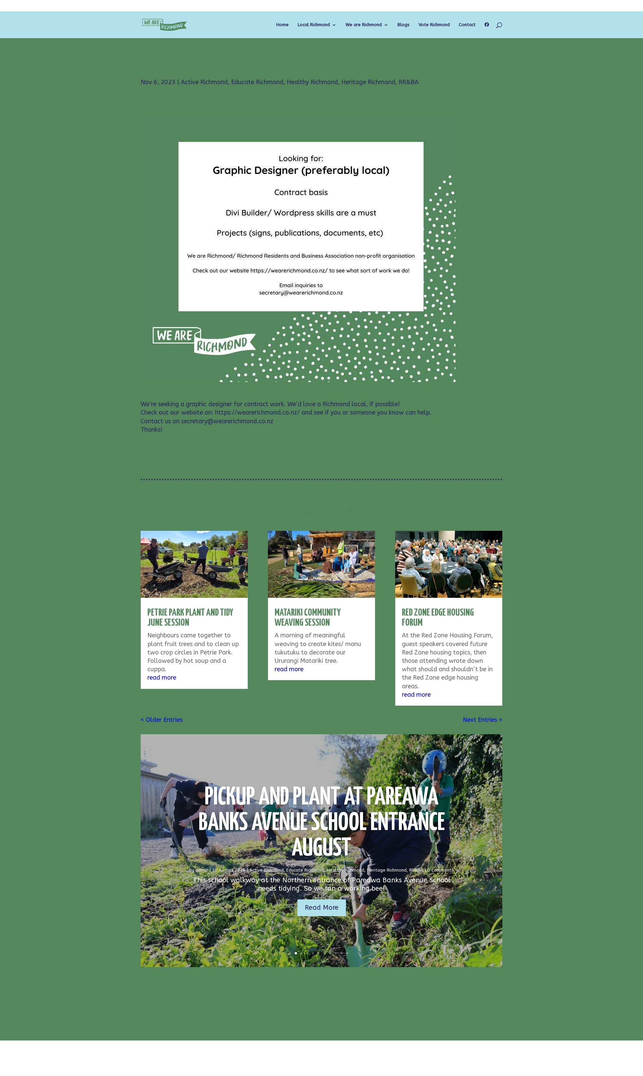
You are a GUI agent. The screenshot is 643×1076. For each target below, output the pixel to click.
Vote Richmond (434, 24)
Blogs (404, 24)
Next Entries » (482, 719)
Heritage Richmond (368, 82)
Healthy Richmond (312, 82)
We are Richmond (364, 24)
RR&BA (409, 82)
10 (347, 953)
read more (161, 677)
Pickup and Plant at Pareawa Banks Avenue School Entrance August (322, 823)
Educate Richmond (257, 82)
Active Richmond (204, 82)
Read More (322, 907)
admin (202, 870)
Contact (467, 24)
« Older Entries (162, 719)
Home (282, 24)
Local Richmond (314, 24)
